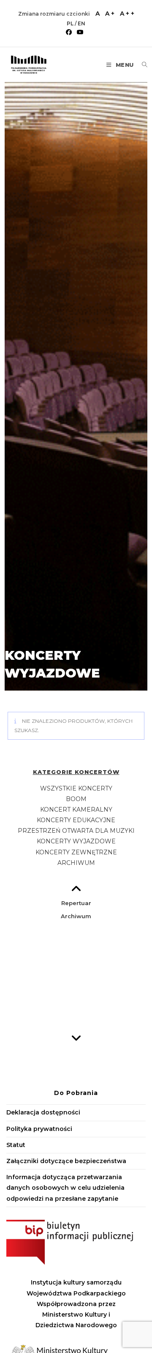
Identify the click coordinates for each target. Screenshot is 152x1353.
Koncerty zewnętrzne (76, 852)
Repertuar (76, 903)
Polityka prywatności (39, 1129)
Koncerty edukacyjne (76, 820)
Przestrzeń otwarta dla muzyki (76, 830)
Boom (76, 799)
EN (81, 23)
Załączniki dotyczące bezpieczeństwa (66, 1161)
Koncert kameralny (76, 809)
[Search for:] (141, 64)
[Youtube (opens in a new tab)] (80, 32)
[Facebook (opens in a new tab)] (70, 32)
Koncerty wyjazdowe (76, 841)
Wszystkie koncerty (76, 788)
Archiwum (76, 863)
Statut (15, 1145)
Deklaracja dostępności (43, 1112)
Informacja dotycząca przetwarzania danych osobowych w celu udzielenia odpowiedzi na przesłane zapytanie (65, 1187)
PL (71, 23)
